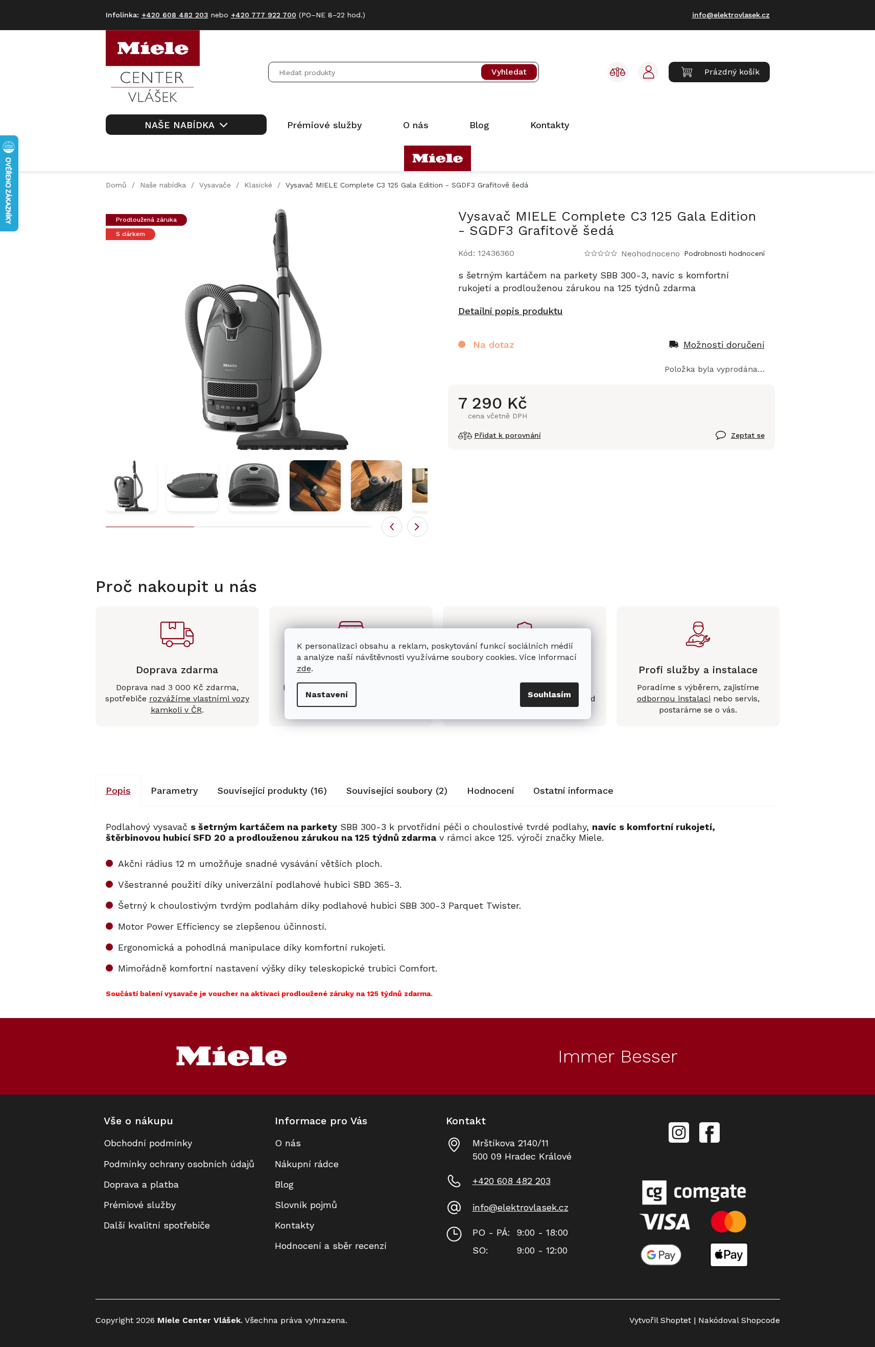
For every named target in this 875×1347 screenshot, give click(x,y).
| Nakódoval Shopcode (735, 1320)
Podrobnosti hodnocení (724, 253)
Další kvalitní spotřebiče (157, 1225)
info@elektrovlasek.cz (520, 1207)
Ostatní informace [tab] (573, 790)
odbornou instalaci (674, 698)
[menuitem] (186, 124)
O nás (288, 1143)
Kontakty (294, 1225)
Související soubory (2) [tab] (396, 790)
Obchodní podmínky (148, 1143)
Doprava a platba (141, 1184)
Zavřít (728, 441)
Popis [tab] (118, 790)
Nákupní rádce (307, 1164)
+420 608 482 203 (511, 1180)
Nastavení (326, 694)
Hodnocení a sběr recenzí (331, 1245)
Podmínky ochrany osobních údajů (179, 1164)
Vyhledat (509, 72)
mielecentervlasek (679, 1127)
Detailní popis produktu (510, 310)
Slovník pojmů (306, 1204)
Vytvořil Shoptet (660, 1320)
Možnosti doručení (724, 344)
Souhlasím (549, 694)
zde (304, 668)
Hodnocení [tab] (490, 790)
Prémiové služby (140, 1204)
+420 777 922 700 (263, 15)
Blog (284, 1184)
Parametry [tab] (174, 790)
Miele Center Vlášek (709, 1133)
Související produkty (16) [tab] (272, 790)
